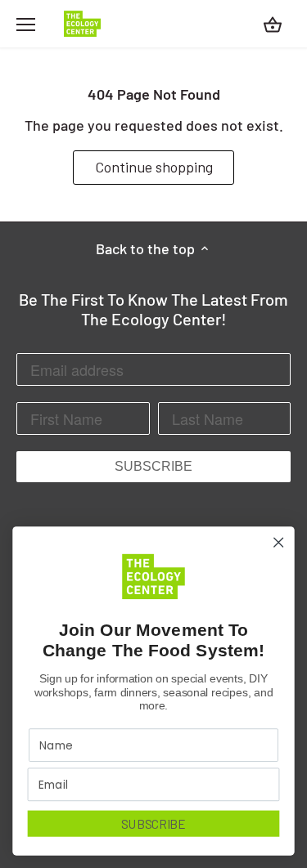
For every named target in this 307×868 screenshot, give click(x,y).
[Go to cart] (272, 24)
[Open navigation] (25, 24)
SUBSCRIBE (153, 466)
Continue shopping (154, 167)
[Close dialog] (279, 542)
